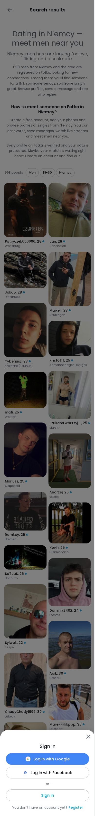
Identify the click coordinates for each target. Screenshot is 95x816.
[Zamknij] (88, 736)
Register (75, 807)
